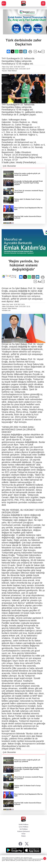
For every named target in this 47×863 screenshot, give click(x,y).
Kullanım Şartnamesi (23, 831)
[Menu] (43, 3)
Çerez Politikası (23, 827)
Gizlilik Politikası (23, 824)
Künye (23, 833)
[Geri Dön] (4, 3)
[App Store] (32, 850)
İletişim (23, 836)
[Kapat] (45, 858)
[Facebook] (20, 844)
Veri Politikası (24, 829)
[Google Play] (15, 850)
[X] (27, 844)
